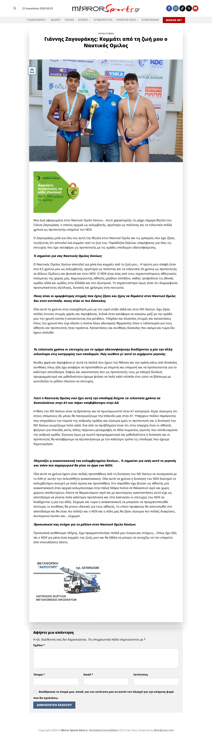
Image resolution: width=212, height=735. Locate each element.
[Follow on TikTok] (182, 8)
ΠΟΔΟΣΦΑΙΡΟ (36, 20)
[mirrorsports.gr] (106, 8)
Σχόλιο (39, 645)
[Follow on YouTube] (195, 8)
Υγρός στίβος (106, 33)
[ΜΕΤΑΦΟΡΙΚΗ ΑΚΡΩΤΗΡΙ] (68, 583)
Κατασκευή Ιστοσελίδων (104, 730)
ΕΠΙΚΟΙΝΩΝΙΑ (150, 20)
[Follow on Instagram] (176, 8)
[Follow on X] (189, 8)
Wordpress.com (164, 730)
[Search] (14, 8)
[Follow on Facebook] (169, 8)
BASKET (56, 20)
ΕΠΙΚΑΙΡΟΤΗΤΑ (103, 20)
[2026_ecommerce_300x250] (58, 192)
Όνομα (39, 674)
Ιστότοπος (140, 674)
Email (88, 674)
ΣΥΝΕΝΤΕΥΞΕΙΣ (126, 20)
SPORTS (83, 20)
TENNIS (69, 20)
